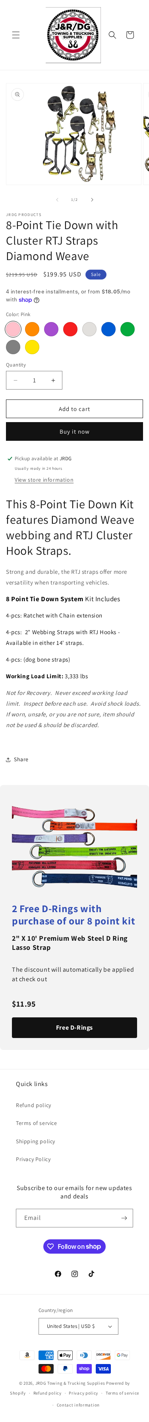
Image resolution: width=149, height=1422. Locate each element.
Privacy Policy (33, 1159)
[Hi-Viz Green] (127, 329)
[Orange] (32, 329)
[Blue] (108, 329)
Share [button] (21, 759)
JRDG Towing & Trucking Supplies (70, 1383)
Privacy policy (83, 1393)
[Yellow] (32, 347)
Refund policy (33, 1105)
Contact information (78, 1405)
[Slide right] (92, 199)
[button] (16, 35)
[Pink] (13, 329)
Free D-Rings (74, 1027)
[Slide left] (57, 199)
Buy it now (75, 431)
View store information (44, 479)
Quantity (16, 364)
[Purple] (51, 329)
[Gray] (13, 347)
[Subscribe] (124, 1218)
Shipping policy (35, 1141)
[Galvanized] (89, 329)
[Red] (70, 329)
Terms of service (36, 1123)
